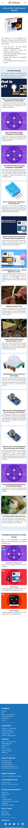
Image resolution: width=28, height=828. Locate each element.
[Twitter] (10, 824)
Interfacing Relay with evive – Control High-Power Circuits (14, 271)
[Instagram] (18, 824)
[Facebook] (5, 824)
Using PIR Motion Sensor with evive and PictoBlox (14, 375)
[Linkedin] (22, 824)
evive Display (14, 611)
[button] (3, 547)
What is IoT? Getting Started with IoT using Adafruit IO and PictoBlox (14, 100)
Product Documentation (11, 789)
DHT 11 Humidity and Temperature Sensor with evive (14, 203)
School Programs (8, 758)
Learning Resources (9, 780)
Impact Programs (9, 773)
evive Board (14, 587)
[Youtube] (14, 824)
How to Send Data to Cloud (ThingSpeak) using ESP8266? (14, 133)
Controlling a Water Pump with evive (14, 516)
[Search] (25, 2)
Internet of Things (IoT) (14, 563)
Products (5, 739)
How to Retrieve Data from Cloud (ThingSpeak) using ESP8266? (14, 166)
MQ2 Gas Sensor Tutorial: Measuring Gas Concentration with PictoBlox (14, 411)
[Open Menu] (2, 2)
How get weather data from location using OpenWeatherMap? (14, 485)
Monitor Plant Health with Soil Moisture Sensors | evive (14, 340)
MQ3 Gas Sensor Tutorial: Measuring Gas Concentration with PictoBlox (14, 447)
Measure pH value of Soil (14, 306)
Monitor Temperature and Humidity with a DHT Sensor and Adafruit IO (14, 237)
